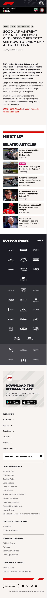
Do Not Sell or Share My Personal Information (21, 514)
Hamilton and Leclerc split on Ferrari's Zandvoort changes (30, 207)
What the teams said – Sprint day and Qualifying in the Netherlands (30, 180)
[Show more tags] (32, 26)
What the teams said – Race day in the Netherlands (28, 152)
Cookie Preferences (11, 530)
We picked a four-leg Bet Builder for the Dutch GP (29, 167)
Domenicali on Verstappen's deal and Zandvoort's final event (29, 220)
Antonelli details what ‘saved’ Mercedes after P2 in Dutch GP (30, 193)
